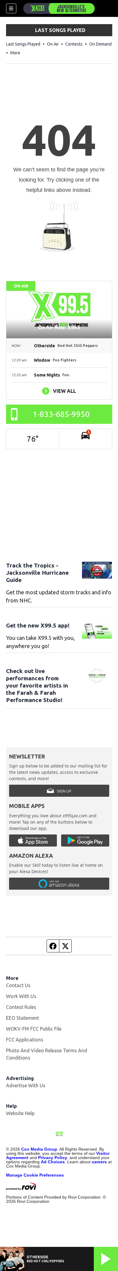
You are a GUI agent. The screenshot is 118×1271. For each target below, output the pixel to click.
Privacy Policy (52, 1157)
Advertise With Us (25, 1085)
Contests (74, 44)
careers (99, 1161)
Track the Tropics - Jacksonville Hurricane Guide (37, 572)
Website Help (20, 1113)
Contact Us (18, 985)
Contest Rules (21, 1007)
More (15, 52)
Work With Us (21, 996)
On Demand (100, 44)
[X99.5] (59, 8)
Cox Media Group (39, 1149)
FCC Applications (24, 1039)
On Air (53, 44)
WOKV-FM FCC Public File (33, 1028)
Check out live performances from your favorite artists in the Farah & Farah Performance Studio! (37, 685)
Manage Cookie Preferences (35, 1175)
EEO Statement (22, 1018)
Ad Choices (53, 1161)
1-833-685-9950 (61, 414)
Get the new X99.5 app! (38, 625)
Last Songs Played (23, 44)
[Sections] (11, 8)
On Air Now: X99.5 (59, 327)
